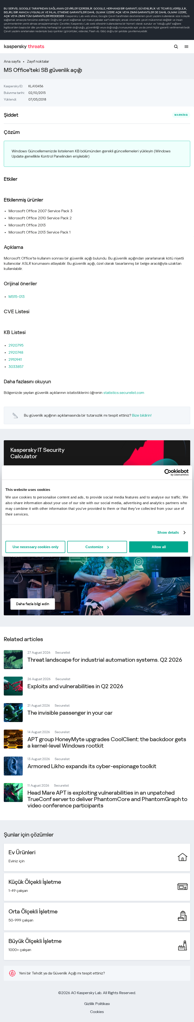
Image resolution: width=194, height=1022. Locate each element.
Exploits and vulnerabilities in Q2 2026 (75, 686)
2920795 (16, 345)
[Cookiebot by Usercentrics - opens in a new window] (168, 472)
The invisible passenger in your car (70, 712)
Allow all (159, 547)
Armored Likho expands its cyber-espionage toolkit (91, 766)
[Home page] (24, 47)
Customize (94, 547)
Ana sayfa (12, 61)
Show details (168, 532)
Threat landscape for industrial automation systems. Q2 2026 (104, 659)
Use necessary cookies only (35, 547)
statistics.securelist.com (123, 392)
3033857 (16, 366)
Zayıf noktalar (38, 61)
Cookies (97, 1011)
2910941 (15, 359)
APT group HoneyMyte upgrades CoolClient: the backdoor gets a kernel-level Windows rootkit (106, 742)
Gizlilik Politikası (97, 1003)
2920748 (16, 352)
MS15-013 (17, 296)
